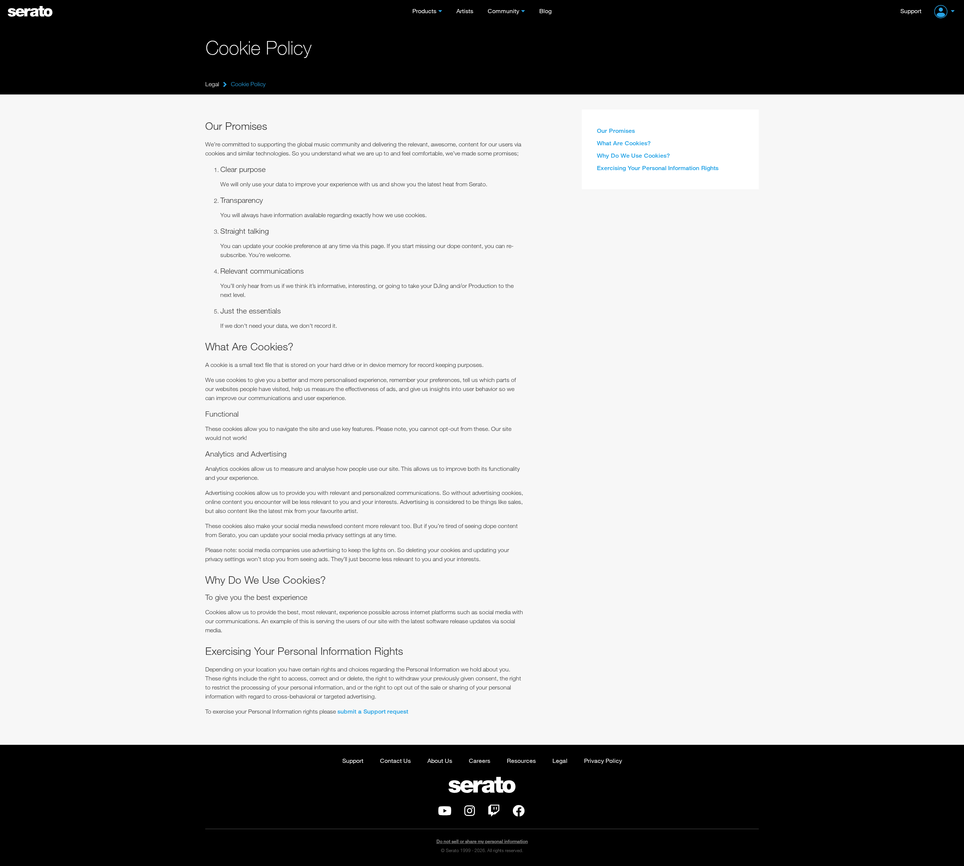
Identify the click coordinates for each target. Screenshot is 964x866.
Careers (479, 760)
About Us (439, 760)
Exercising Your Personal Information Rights (657, 168)
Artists (464, 10)
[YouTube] (444, 813)
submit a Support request (372, 711)
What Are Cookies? (624, 143)
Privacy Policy (603, 760)
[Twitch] (494, 813)
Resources (521, 760)
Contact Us (395, 760)
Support (910, 10)
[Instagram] (469, 813)
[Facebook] (519, 813)
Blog (545, 10)
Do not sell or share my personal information (482, 841)
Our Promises (616, 130)
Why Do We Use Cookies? (633, 155)
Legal (212, 84)
